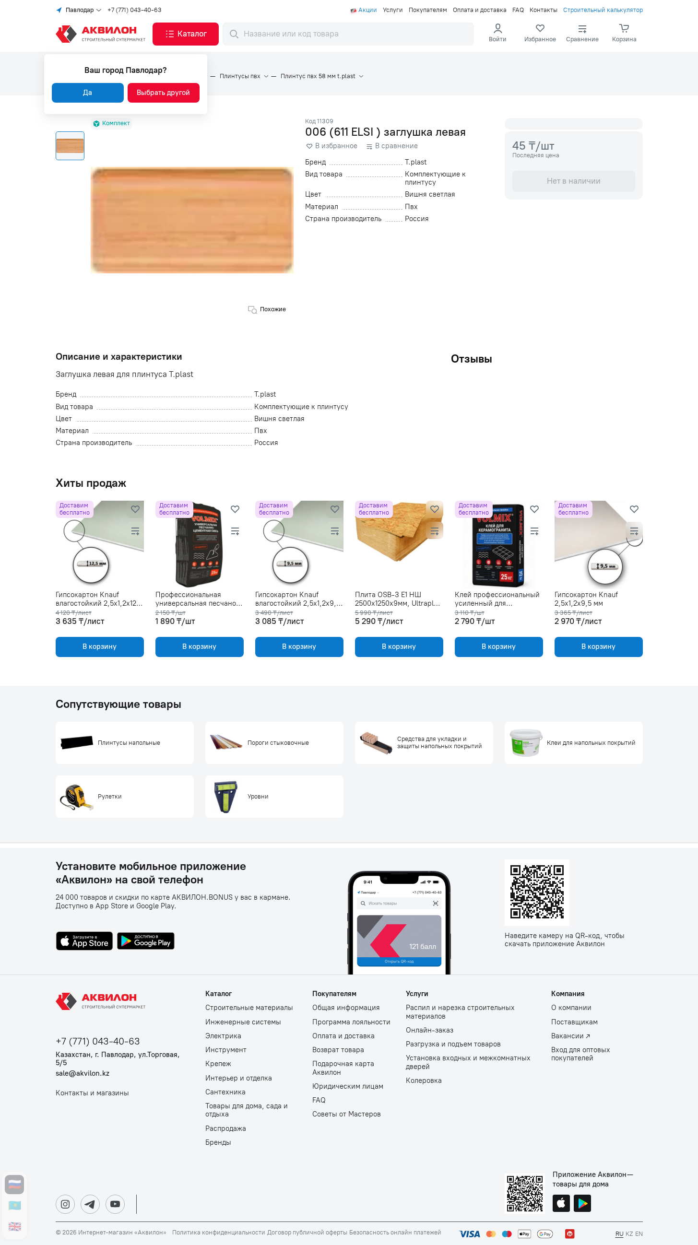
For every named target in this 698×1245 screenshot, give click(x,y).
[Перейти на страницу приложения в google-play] (146, 941)
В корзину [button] (100, 646)
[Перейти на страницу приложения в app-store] (84, 941)
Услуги (393, 10)
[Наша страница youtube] (115, 1204)
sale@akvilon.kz (82, 1073)
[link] (540, 34)
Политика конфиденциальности (218, 1232)
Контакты (543, 10)
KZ (629, 1233)
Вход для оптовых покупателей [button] (580, 1054)
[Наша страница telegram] (90, 1204)
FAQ (518, 10)
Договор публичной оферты (307, 1232)
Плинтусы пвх (240, 76)
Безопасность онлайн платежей (395, 1232)
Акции (367, 10)
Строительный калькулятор (603, 10)
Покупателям (428, 10)
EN (639, 1233)
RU (619, 1233)
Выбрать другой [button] (163, 92)
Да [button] (87, 92)
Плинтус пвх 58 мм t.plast (318, 76)
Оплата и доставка (480, 10)
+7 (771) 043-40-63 (134, 10)
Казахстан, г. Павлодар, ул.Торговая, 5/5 (118, 1059)
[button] (186, 34)
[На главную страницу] (102, 1001)
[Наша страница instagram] (65, 1204)
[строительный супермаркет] (102, 34)
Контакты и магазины (92, 1093)
